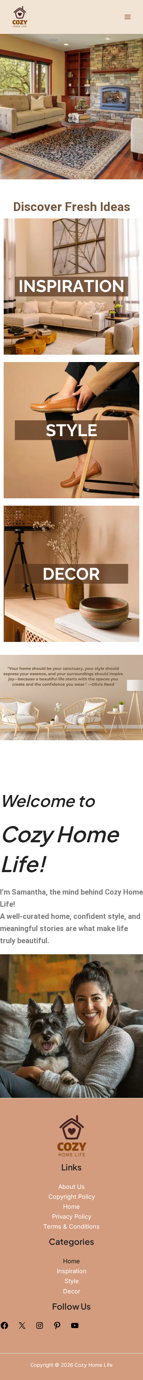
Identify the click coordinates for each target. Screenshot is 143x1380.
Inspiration (72, 1271)
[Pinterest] (57, 1327)
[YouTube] (74, 1327)
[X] (22, 1327)
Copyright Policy (71, 1196)
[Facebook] (4, 1327)
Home (71, 1206)
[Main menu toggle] (127, 16)
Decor (71, 1291)
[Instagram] (39, 1327)
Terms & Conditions (71, 1226)
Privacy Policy (71, 1216)
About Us (71, 1186)
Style (72, 1281)
